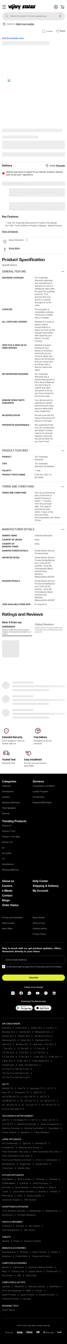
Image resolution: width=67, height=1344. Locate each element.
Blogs (6, 900)
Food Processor (41, 1183)
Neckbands (35, 1211)
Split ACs (6, 1044)
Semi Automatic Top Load (45, 1152)
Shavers (20, 1226)
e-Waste (7, 890)
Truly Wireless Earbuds (13, 1211)
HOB (51, 1187)
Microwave (7, 1196)
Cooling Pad (18, 1271)
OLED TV (38, 1092)
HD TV (43, 1096)
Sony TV (6, 1092)
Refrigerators (8, 1164)
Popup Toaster (34, 1196)
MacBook (19, 1286)
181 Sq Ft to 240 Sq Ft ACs (15, 1073)
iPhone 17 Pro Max (11, 837)
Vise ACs (6, 1028)
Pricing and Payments (12, 917)
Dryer (38, 1160)
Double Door (42, 1164)
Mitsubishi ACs (42, 1032)
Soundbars (53, 1128)
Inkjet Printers (9, 1295)
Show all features (10, 231)
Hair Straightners (10, 1230)
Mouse (5, 1267)
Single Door (25, 1164)
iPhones (24, 1252)
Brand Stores (38, 917)
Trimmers (7, 1226)
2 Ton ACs (24, 1052)
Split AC (27, 1143)
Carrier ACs (8, 1036)
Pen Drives (7, 1275)
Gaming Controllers (34, 1128)
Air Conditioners (10, 1143)
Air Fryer (6, 1187)
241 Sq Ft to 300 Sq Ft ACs (15, 1077)
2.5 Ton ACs (8, 1057)
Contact (7, 895)
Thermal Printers (10, 1299)
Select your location (25, 24)
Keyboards (18, 1267)
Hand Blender (22, 1187)
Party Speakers (9, 808)
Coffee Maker (8, 1183)
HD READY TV (9, 1101)
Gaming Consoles (11, 1128)
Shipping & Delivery (46, 885)
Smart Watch (8, 1310)
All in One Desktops (12, 1290)
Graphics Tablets (32, 1241)
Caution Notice (40, 928)
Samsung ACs (9, 1040)
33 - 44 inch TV (47, 1101)
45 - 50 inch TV (9, 1105)
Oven (19, 1196)
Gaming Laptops (36, 1286)
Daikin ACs (36, 1028)
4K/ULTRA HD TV (10, 1096)
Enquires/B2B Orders (42, 802)
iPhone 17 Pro (8, 831)
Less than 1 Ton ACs (43, 1044)
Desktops (54, 1286)
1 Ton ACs (7, 1048)
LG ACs (50, 1028)
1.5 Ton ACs (39, 1048)
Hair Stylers (34, 1226)
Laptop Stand (35, 1271)
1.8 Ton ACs (8, 1052)
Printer (38, 1290)
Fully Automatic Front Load (16, 1156)
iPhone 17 (7, 826)
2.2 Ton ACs (39, 1052)
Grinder (42, 1191)
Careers (7, 885)
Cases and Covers (41, 1256)
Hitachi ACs (24, 1036)
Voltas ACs (21, 1028)
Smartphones (9, 1252)
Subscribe (33, 977)
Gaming (5, 813)
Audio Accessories (50, 1124)
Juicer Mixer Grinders (23, 1191)
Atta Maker (7, 1179)
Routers (27, 1299)
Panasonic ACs (42, 1036)
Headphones (51, 1211)
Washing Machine (10, 870)
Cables (54, 1252)
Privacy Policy (39, 934)
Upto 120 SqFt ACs (28, 1065)
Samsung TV (36, 1088)
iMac (28, 1290)
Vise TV (21, 1088)
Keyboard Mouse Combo (40, 1267)
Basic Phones (39, 1252)
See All (60, 154)
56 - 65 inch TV (49, 1105)
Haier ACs (26, 1040)
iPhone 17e (7, 842)
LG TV (50, 1088)
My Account (40, 890)
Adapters (6, 1256)
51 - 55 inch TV (29, 1105)
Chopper (53, 1179)
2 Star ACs (38, 1057)
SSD (19, 1275)
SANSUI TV (7, 1088)
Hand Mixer (39, 1187)
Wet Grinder (30, 1200)
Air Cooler (6, 853)
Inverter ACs (8, 1065)
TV (3, 859)
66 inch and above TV (13, 1109)
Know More (14, 248)
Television (6, 786)
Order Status (10, 905)
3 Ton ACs (24, 1057)
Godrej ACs (25, 1032)
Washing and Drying (29, 1147)
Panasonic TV (22, 1092)
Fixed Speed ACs (40, 1061)
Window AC (41, 1143)
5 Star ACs (22, 1061)
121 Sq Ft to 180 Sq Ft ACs (15, 1069)
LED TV (5, 1120)
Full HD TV (7, 1124)
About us (8, 881)
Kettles (53, 1191)
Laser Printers (28, 1295)
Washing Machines (11, 802)
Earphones (7, 1215)
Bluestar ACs (8, 1032)
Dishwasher (51, 1160)
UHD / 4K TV (48, 1120)
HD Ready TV (20, 1120)
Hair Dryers (29, 1230)
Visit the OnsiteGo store (13, 38)
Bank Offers (7, 928)
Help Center (40, 881)
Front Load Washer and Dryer (17, 1160)
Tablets (5, 1241)
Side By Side (24, 1168)
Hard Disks (31, 1275)
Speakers (25, 1132)
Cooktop (24, 1183)
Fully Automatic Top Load (15, 1152)
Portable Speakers (26, 1215)
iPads (17, 1241)
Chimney (40, 1179)
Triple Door (7, 1168)
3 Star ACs (53, 1057)
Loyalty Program (40, 791)
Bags (4, 1271)
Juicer (5, 1191)
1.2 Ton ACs (23, 1048)
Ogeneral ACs (42, 1040)
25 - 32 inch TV (28, 1101)
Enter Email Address (16, 959)
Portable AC (8, 1147)
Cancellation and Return (44, 786)
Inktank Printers (47, 1295)
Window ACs (22, 1044)
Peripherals (52, 1271)
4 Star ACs (7, 1061)
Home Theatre (9, 1132)
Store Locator (8, 923)
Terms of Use (39, 923)
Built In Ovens (24, 1179)
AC (3, 848)
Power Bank (21, 1256)
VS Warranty (38, 797)
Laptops (6, 797)
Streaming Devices (26, 1124)
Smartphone (8, 791)
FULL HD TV (30, 1096)
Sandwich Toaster (11, 1200)
